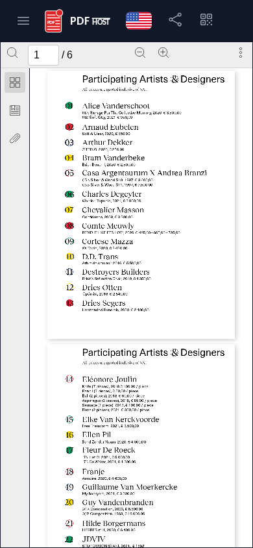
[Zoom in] (163, 52)
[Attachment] (15, 138)
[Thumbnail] (15, 82)
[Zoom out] (140, 52)
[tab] (15, 85)
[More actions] (240, 52)
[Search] (12, 52)
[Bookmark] (15, 110)
